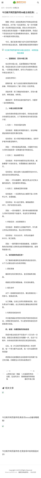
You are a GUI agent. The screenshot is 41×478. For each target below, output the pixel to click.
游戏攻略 (9, 8)
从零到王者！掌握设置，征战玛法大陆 (13, 376)
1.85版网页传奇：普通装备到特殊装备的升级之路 (28, 376)
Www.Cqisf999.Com (11, 472)
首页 (2, 8)
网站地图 (33, 472)
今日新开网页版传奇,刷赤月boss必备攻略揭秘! (20, 419)
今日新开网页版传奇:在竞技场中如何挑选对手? (20, 453)
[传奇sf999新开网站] (19, 2)
